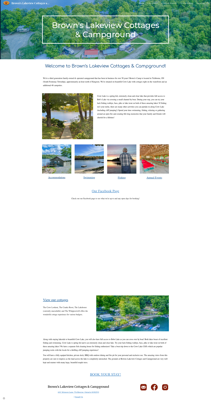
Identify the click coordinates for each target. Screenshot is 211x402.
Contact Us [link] (200, 3)
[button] (208, 3)
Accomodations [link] (152, 3)
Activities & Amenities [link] (169, 3)
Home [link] (141, 3)
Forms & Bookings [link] (186, 3)
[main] (105, 30)
